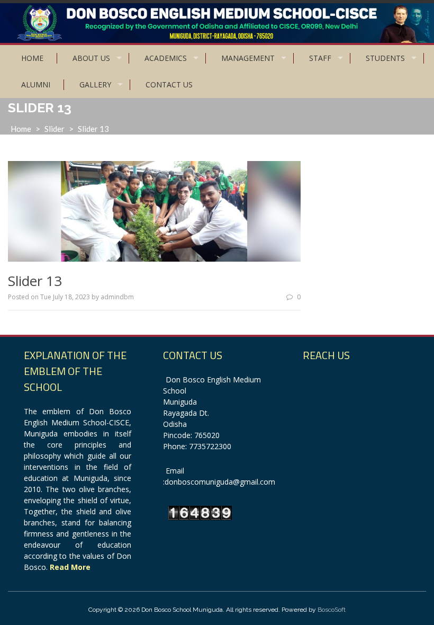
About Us (91, 58)
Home (32, 58)
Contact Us (169, 84)
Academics (165, 58)
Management (248, 58)
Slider (54, 128)
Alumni (35, 84)
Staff (320, 58)
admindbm (117, 296)
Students (385, 58)
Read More (70, 567)
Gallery (95, 84)
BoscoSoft (332, 609)
